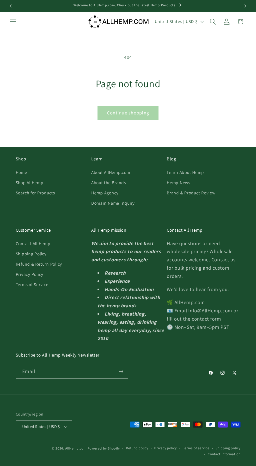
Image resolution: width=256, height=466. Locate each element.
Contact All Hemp (33, 243)
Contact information (224, 454)
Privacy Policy (30, 274)
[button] (13, 21)
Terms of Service (32, 284)
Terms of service (196, 448)
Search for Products (35, 193)
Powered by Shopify (104, 448)
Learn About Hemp (185, 172)
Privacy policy (165, 448)
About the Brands (108, 182)
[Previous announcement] (10, 6)
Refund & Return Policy (39, 264)
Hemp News (178, 182)
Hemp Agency (104, 193)
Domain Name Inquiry (113, 203)
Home (21, 172)
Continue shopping (128, 113)
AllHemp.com (75, 448)
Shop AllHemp (30, 182)
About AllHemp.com (110, 172)
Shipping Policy (31, 254)
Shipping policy (228, 448)
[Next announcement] (245, 6)
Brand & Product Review (191, 193)
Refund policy (137, 448)
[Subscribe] (121, 371)
